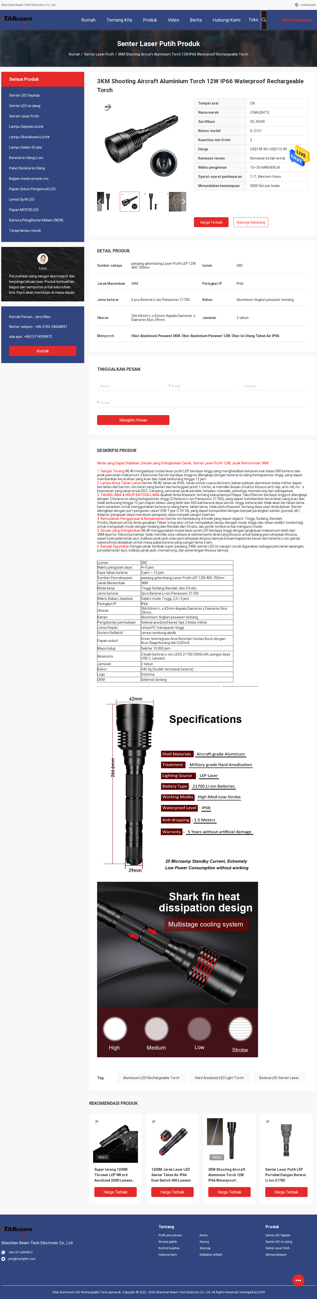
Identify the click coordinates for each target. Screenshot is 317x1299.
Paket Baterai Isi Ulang (27, 168)
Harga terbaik (211, 222)
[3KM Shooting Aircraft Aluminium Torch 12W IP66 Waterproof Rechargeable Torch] (141, 143)
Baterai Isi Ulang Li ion (26, 158)
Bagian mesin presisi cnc (29, 179)
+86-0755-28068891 (51, 327)
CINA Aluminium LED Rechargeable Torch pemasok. (87, 1292)
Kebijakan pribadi (211, 1254)
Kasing (204, 1242)
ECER (261, 1292)
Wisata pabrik (167, 1242)
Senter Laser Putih (99, 54)
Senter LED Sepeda (24, 95)
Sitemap (205, 1248)
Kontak (43, 351)
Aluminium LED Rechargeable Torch (151, 1078)
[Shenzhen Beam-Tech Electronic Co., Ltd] (17, 20)
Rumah (74, 54)
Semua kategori (276, 1254)
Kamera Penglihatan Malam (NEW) (36, 220)
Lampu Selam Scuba (25, 147)
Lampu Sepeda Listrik (26, 127)
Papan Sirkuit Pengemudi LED (32, 189)
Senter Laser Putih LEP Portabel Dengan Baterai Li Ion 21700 (285, 1174)
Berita (204, 1235)
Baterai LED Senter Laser (279, 1078)
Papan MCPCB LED (24, 210)
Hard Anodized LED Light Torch (219, 1078)
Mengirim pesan (133, 420)
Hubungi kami (167, 1254)
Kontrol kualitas (169, 1248)
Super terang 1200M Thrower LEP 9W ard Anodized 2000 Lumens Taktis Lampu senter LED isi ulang (114, 1175)
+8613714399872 (38, 337)
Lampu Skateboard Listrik (29, 137)
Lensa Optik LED (22, 199)
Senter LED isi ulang (24, 106)
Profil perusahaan (170, 1235)
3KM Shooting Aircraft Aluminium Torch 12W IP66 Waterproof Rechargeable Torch (226, 1175)
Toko (253, 19)
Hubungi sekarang (251, 222)
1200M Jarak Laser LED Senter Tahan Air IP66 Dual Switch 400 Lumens (171, 1174)
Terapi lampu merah (25, 231)
